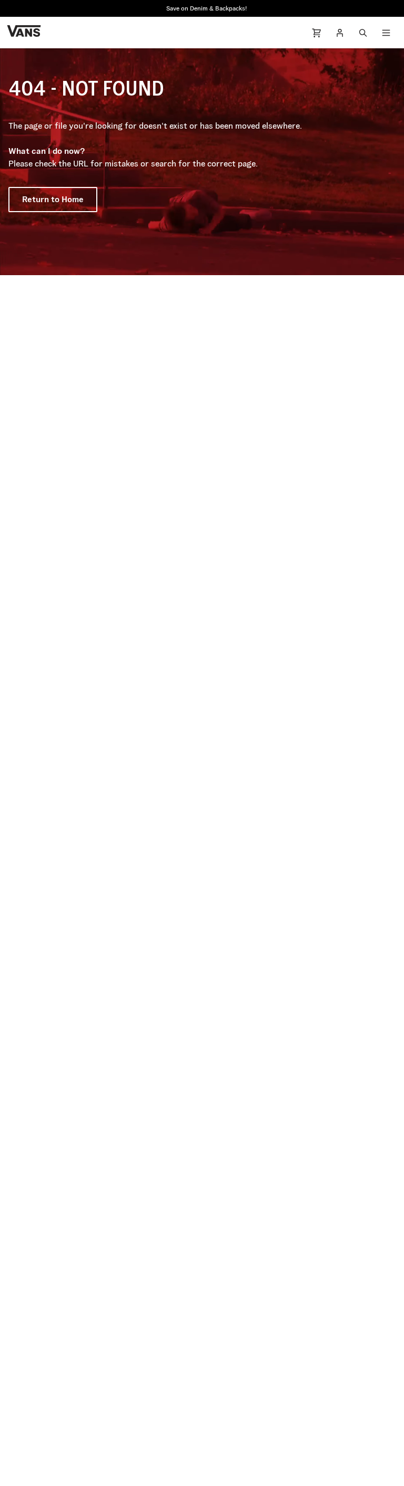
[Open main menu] (386, 32)
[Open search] (363, 32)
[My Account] (339, 32)
